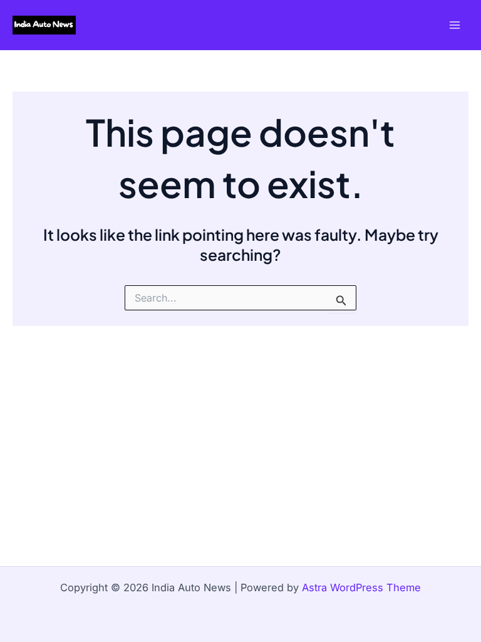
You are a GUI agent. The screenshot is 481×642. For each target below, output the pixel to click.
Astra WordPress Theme (361, 587)
